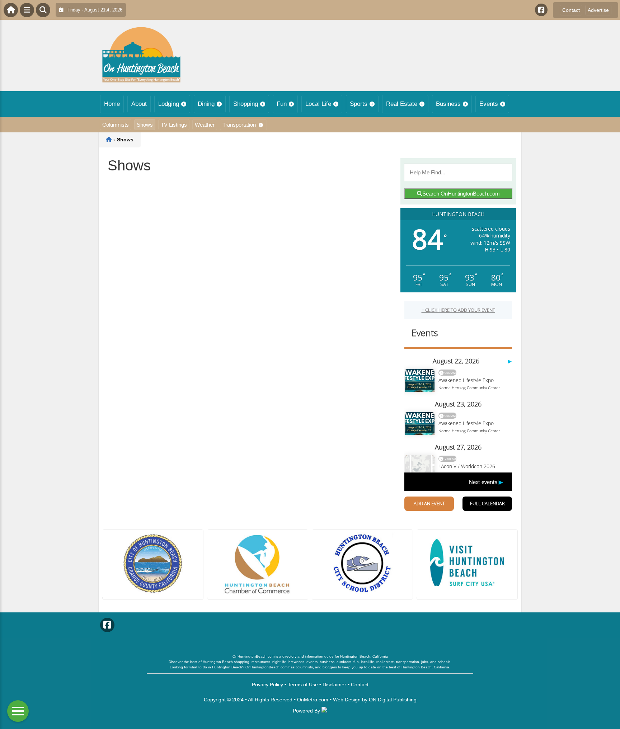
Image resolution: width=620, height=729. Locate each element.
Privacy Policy (267, 684)
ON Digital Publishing (393, 699)
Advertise (598, 10)
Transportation (239, 125)
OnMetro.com (312, 699)
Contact (571, 10)
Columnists (115, 125)
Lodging (168, 103)
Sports (358, 103)
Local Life (318, 103)
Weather (205, 125)
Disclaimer (334, 684)
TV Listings (174, 125)
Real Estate (401, 103)
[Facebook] (541, 10)
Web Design (347, 699)
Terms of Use (303, 684)
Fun (282, 103)
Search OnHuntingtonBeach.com (461, 194)
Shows (145, 125)
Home (112, 103)
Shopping (245, 103)
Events (488, 103)
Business (448, 103)
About (139, 103)
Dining (206, 103)
